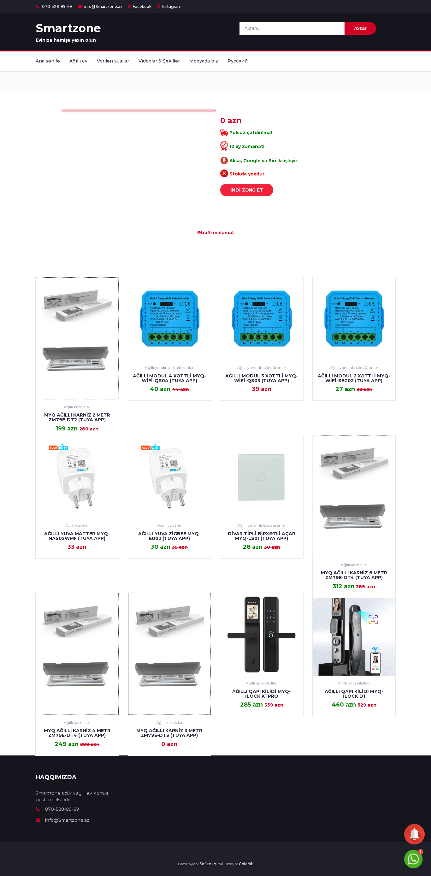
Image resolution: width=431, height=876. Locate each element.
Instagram (171, 6)
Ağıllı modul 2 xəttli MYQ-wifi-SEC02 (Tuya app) (354, 378)
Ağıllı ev (78, 61)
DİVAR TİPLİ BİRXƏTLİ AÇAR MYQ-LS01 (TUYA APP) (261, 536)
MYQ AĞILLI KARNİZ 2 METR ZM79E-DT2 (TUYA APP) (77, 417)
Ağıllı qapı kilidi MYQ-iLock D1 (354, 694)
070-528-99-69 (56, 6)
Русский (237, 61)
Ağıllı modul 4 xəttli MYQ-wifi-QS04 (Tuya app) (169, 378)
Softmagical (211, 863)
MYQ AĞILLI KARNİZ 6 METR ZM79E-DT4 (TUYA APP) (354, 575)
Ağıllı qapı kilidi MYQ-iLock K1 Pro (261, 694)
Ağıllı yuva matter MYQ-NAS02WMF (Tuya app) (77, 536)
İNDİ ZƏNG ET (246, 190)
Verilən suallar (113, 61)
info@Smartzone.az (102, 6)
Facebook (142, 6)
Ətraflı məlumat (215, 232)
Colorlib (246, 863)
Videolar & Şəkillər (159, 61)
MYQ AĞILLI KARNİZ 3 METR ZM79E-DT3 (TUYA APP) (169, 733)
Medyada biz (203, 61)
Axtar (360, 28)
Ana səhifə (48, 61)
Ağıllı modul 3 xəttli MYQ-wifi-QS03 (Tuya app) (261, 378)
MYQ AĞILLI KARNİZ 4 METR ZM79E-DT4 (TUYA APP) (77, 733)
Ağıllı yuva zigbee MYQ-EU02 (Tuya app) (169, 536)
